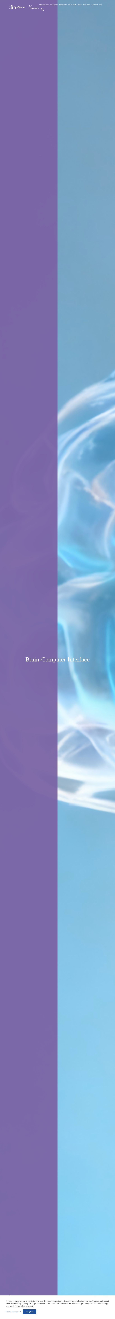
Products (63, 5)
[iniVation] (33, 7)
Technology (44, 5)
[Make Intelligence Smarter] (17, 7)
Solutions (54, 5)
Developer (72, 5)
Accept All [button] (30, 1312)
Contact (94, 5)
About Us (86, 5)
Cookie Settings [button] (12, 1312)
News (80, 5)
